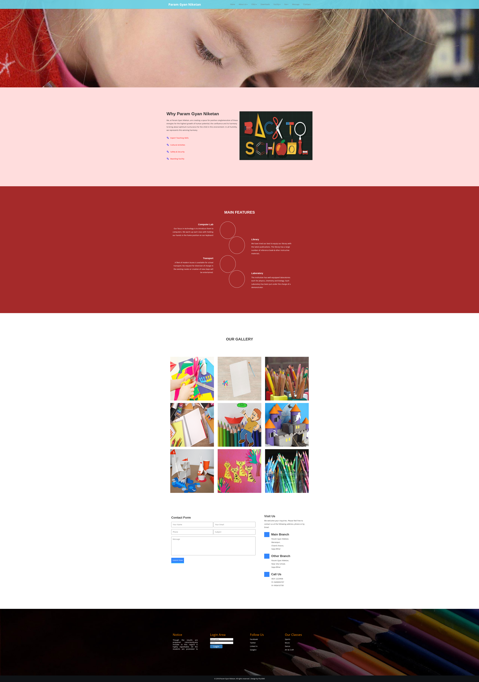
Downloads (265, 4)
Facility (276, 4)
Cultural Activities (177, 145)
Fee (285, 4)
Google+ (253, 650)
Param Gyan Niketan (184, 4)
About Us (242, 4)
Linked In (254, 646)
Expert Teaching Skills (179, 138)
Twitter (253, 643)
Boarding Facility (177, 159)
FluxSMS (261, 679)
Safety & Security (177, 152)
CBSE (253, 4)
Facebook (254, 639)
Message (295, 4)
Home (232, 4)
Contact (307, 4)
